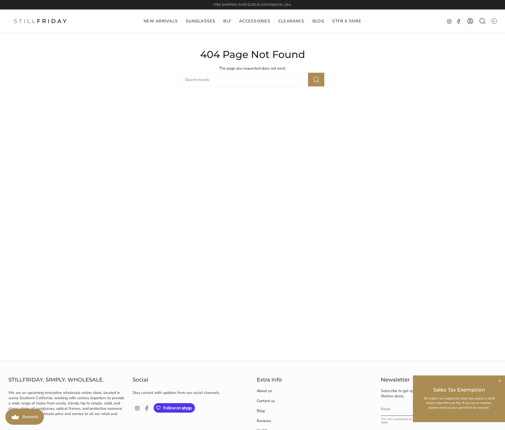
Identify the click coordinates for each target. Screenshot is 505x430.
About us (264, 390)
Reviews (264, 420)
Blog (261, 410)
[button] (200, 21)
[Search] (316, 79)
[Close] (499, 380)
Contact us (266, 400)
